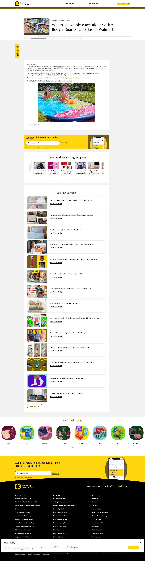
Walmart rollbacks (41, 73)
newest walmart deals (33, 124)
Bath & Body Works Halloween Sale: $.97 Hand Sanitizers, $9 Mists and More (74, 259)
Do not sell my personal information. (24, 549)
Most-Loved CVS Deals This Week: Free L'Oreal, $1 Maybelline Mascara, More (74, 318)
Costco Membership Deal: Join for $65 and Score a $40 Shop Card (70, 289)
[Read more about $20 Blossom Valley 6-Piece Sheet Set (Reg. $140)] (37, 232)
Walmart (59, 66)
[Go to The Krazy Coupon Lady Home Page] (22, 3)
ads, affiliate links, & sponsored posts (38, 38)
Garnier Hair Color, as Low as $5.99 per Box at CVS (66, 274)
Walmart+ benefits (53, 75)
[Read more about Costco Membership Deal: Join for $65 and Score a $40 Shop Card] (37, 291)
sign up (41, 75)
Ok (133, 547)
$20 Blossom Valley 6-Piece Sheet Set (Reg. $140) (65, 230)
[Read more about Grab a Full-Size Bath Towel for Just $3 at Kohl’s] (37, 306)
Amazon (59, 68)
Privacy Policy (44, 147)
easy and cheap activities (71, 78)
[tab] (72, 447)
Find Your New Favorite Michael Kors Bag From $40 (66, 393)
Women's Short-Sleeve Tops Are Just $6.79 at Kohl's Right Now (69, 333)
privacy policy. (74, 547)
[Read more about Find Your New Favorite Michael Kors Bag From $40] (37, 395)
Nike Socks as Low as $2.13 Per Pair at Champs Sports (66, 378)
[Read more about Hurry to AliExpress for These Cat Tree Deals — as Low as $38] (37, 350)
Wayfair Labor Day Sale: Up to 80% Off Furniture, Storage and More (71, 215)
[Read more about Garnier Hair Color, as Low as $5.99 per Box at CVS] (37, 276)
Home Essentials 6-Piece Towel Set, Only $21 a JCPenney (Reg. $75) (71, 200)
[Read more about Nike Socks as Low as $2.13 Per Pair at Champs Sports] (37, 381)
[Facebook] (17, 51)
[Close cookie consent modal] (140, 543)
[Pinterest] (17, 54)
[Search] (115, 4)
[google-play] (123, 486)
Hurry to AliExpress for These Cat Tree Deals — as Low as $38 (69, 347)
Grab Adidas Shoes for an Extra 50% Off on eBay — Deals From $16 (71, 362)
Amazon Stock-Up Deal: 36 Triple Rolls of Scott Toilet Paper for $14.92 (72, 244)
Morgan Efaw (56, 21)
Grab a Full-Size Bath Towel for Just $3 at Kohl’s (65, 303)
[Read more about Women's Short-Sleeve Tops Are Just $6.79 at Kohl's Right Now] (37, 335)
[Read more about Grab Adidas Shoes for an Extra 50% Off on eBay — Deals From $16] (37, 364)
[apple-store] (109, 486)
